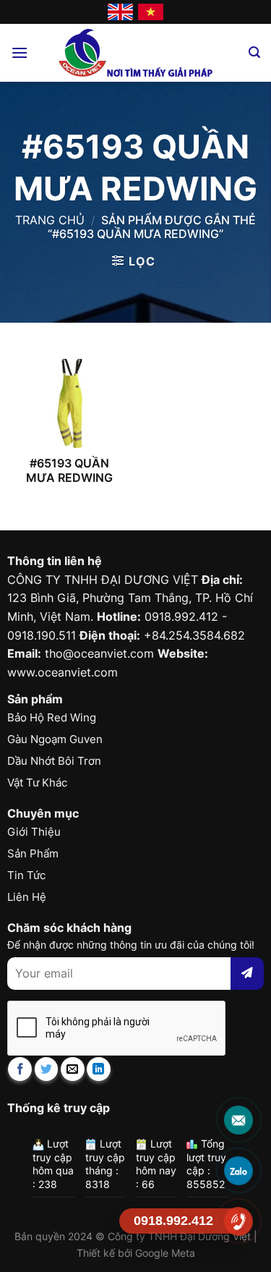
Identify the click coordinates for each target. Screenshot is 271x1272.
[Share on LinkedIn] (99, 1069)
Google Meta (165, 1253)
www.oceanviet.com (62, 672)
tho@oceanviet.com (99, 653)
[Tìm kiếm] (254, 52)
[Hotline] (238, 1221)
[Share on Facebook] (20, 1069)
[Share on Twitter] (47, 1069)
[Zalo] (238, 1170)
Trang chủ (50, 220)
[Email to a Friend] (73, 1069)
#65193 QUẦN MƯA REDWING (69, 471)
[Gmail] (238, 1119)
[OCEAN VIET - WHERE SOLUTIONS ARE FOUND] (135, 53)
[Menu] (19, 52)
